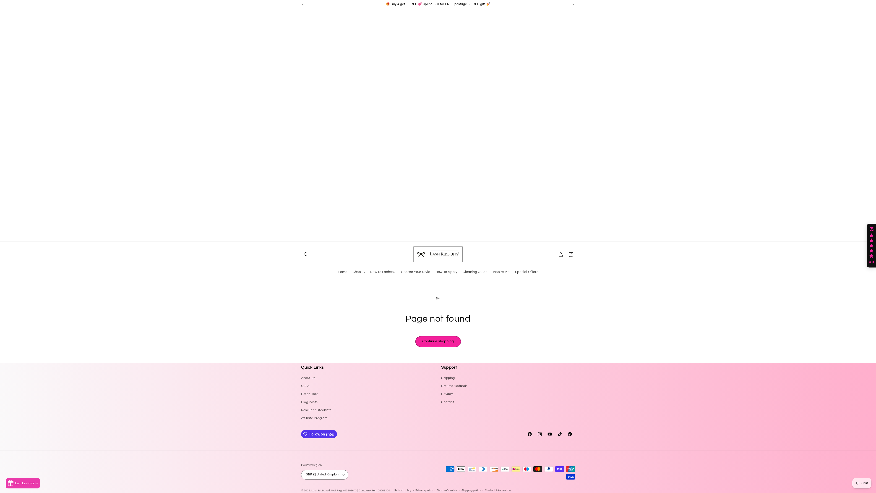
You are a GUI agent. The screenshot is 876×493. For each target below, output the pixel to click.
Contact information (498, 490)
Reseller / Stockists (316, 410)
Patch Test (309, 394)
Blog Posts (309, 402)
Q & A (305, 386)
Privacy (447, 394)
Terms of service (447, 490)
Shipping (448, 378)
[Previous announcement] (303, 4)
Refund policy (402, 490)
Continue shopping (438, 341)
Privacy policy (424, 490)
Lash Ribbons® (321, 490)
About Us (308, 378)
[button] (306, 254)
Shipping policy (471, 490)
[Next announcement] (573, 4)
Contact (447, 402)
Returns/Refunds (454, 386)
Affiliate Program (314, 418)
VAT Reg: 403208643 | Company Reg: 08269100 (360, 490)
